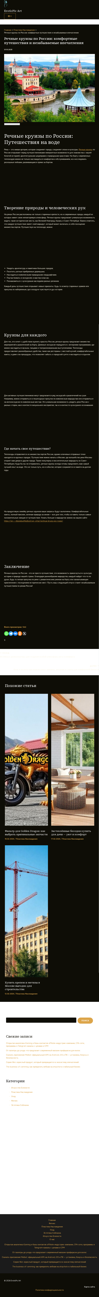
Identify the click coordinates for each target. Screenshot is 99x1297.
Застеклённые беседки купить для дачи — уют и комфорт (71, 832)
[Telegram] (11, 633)
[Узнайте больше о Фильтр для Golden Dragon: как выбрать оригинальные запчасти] (26, 825)
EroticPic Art (13, 11)
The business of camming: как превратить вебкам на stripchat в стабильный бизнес (43, 1066)
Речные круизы (85, 149)
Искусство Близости (20, 1087)
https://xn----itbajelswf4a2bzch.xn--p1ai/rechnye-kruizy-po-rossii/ (33, 521)
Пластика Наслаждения (26, 839)
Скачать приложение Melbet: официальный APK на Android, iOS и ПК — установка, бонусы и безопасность (49, 1257)
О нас (52, 1239)
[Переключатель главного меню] (10, 16)
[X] (24, 633)
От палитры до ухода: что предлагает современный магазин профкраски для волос (43, 1050)
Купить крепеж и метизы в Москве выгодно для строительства (22, 986)
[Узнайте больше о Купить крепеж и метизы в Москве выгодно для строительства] (26, 976)
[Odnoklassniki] (20, 633)
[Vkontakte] (15, 633)
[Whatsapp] (6, 633)
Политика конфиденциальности (49, 1290)
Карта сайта (89, 1287)
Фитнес (14, 1100)
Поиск (8, 1015)
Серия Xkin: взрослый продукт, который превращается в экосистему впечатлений (42, 1062)
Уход (13, 1096)
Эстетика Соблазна (20, 1105)
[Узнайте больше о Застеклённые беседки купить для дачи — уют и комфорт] (72, 825)
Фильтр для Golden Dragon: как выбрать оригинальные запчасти (26, 832)
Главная (52, 1220)
